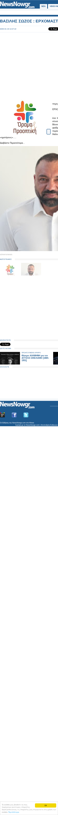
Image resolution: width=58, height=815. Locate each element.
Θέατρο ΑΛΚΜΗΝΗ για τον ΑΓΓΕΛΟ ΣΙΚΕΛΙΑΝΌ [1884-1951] (35, 358)
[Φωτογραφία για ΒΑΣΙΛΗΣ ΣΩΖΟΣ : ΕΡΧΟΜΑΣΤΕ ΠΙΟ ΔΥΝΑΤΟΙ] (48, 129)
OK (45, 805)
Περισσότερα (13, 812)
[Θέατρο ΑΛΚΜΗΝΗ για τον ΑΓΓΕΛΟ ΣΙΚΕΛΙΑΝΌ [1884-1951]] (10, 364)
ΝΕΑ (43, 6)
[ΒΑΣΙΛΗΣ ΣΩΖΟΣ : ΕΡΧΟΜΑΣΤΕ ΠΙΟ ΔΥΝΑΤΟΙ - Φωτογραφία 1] (10, 275)
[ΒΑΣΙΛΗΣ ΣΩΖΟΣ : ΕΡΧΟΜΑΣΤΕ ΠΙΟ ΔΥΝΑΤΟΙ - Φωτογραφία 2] (31, 275)
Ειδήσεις (5, 423)
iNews (31, 423)
